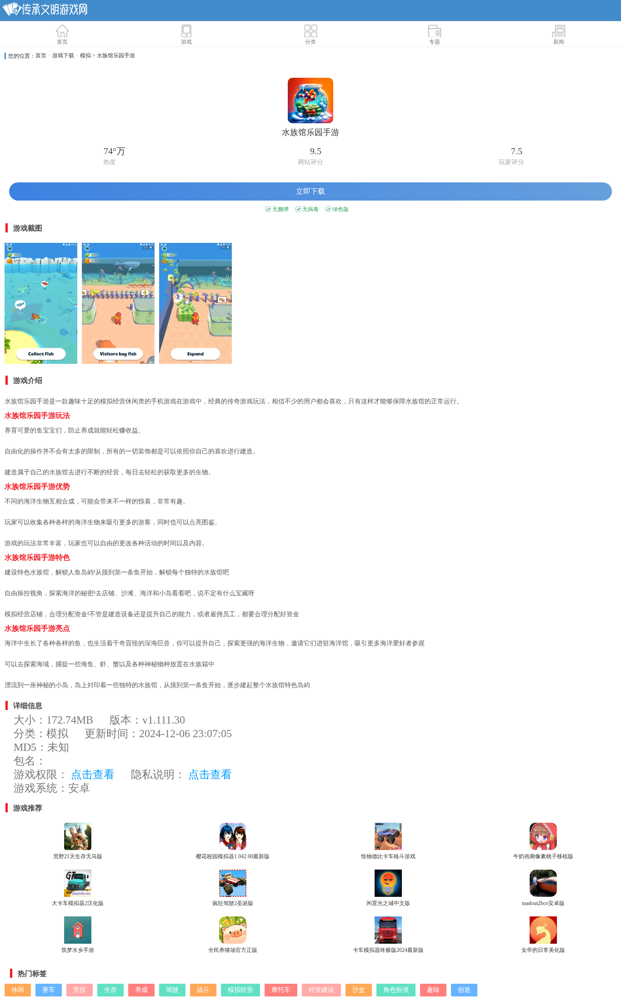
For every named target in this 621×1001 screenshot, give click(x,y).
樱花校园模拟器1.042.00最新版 (233, 856)
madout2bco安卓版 (543, 903)
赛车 (48, 989)
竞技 (79, 989)
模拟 (85, 55)
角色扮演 (396, 989)
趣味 (433, 989)
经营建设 (321, 989)
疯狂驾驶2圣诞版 (232, 903)
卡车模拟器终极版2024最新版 (388, 950)
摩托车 (280, 989)
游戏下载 (63, 55)
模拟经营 (240, 989)
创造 (464, 989)
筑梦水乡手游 (77, 950)
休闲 (17, 989)
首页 (40, 55)
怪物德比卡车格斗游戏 (388, 856)
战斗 (203, 989)
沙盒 (358, 989)
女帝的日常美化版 (543, 950)
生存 (110, 989)
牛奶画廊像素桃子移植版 (543, 856)
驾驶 (172, 989)
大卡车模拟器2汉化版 (78, 903)
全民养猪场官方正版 (232, 950)
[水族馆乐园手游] (41, 304)
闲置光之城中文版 (388, 903)
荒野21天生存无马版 (77, 856)
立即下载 (310, 191)
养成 (141, 989)
